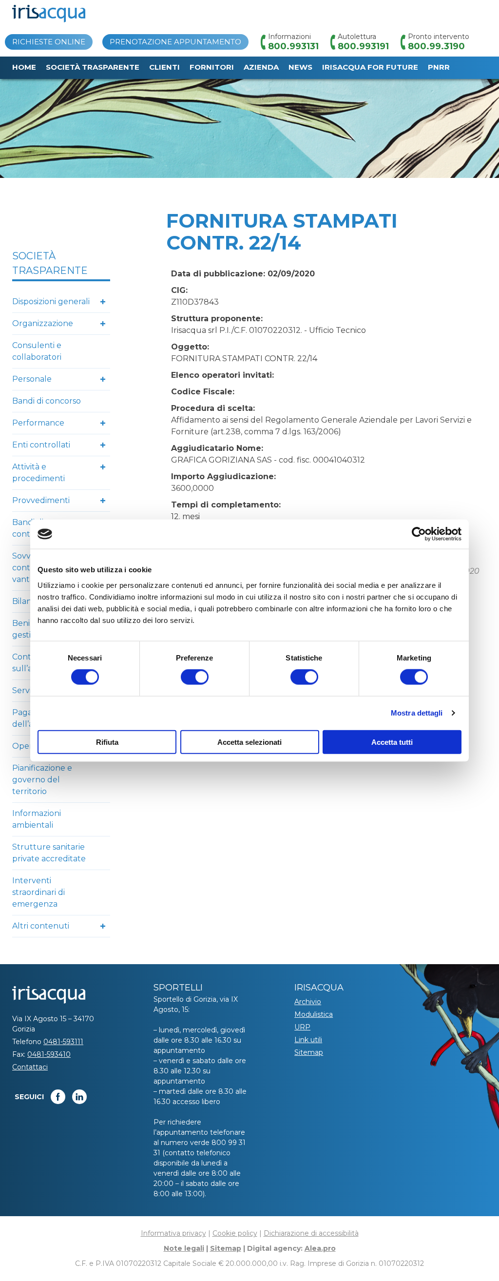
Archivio (307, 1001)
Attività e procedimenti (38, 472)
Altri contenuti (40, 926)
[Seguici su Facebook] (58, 1096)
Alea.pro (320, 1248)
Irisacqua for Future (370, 67)
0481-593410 (49, 1054)
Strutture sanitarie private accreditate (49, 852)
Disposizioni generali (51, 301)
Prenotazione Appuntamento (175, 41)
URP (302, 1027)
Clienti (164, 67)
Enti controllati (41, 444)
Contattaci (30, 1067)
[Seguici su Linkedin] (79, 1096)
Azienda (261, 67)
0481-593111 (63, 1041)
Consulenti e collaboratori (36, 351)
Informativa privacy (173, 1233)
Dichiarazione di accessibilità (311, 1233)
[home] (48, 13)
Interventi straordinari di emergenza (38, 892)
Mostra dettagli (417, 713)
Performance (38, 422)
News (300, 67)
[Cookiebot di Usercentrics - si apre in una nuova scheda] (418, 534)
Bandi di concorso (46, 401)
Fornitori (212, 67)
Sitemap (308, 1052)
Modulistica (313, 1014)
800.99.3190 (436, 46)
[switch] (195, 677)
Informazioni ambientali (36, 819)
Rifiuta (107, 742)
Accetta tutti (392, 742)
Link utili (308, 1039)
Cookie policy (234, 1233)
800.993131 (293, 46)
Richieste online (48, 41)
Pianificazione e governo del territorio (42, 779)
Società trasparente (92, 67)
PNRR (439, 67)
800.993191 (363, 46)
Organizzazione (42, 323)
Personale (32, 379)
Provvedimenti (41, 500)
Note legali (184, 1248)
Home (24, 67)
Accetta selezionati (249, 742)
